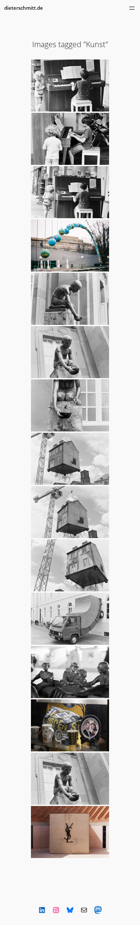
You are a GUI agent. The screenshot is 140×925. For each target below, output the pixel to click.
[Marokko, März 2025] (70, 832)
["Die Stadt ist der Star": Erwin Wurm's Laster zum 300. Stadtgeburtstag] (70, 619)
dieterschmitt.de (23, 8)
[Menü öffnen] (132, 8)
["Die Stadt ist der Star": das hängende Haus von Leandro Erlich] (70, 459)
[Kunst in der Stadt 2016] (70, 85)
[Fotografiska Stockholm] (70, 725)
